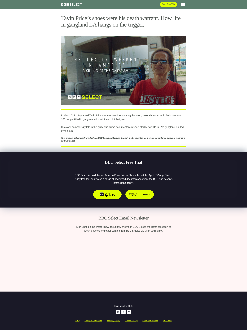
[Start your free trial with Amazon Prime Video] (139, 194)
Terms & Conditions (93, 321)
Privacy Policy (113, 321)
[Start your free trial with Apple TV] (107, 194)
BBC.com (167, 321)
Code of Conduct (150, 321)
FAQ (77, 321)
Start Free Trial (168, 4)
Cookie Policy (131, 321)
